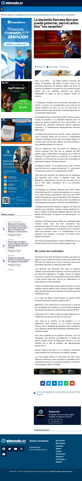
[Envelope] (3, 454)
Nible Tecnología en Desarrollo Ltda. (62, 471)
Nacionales (60, 441)
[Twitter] (9, 448)
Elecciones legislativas (45, 392)
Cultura (59, 451)
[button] (2, 9)
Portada (4, 15)
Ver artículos (55, 421)
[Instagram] (21, 448)
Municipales (60, 443)
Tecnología (60, 459)
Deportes (59, 446)
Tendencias (60, 454)
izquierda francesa (62, 392)
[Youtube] (15, 448)
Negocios (60, 457)
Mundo (10, 15)
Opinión (59, 462)
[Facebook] (3, 448)
